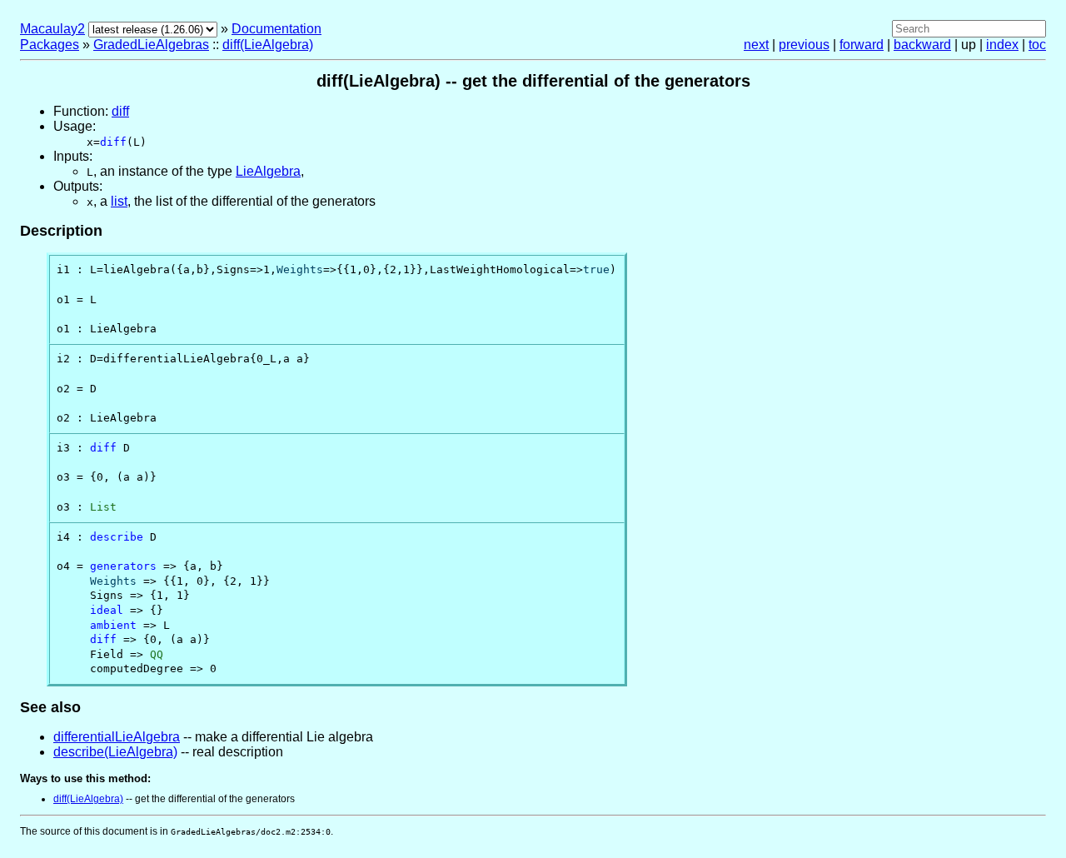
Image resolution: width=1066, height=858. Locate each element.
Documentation (276, 29)
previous (804, 44)
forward (861, 44)
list (119, 201)
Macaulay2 (52, 29)
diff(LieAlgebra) (267, 44)
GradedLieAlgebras (151, 44)
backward (922, 44)
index (1002, 44)
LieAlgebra (268, 171)
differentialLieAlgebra (116, 737)
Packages (49, 44)
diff (120, 111)
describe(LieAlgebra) (115, 752)
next (756, 44)
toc (1037, 44)
